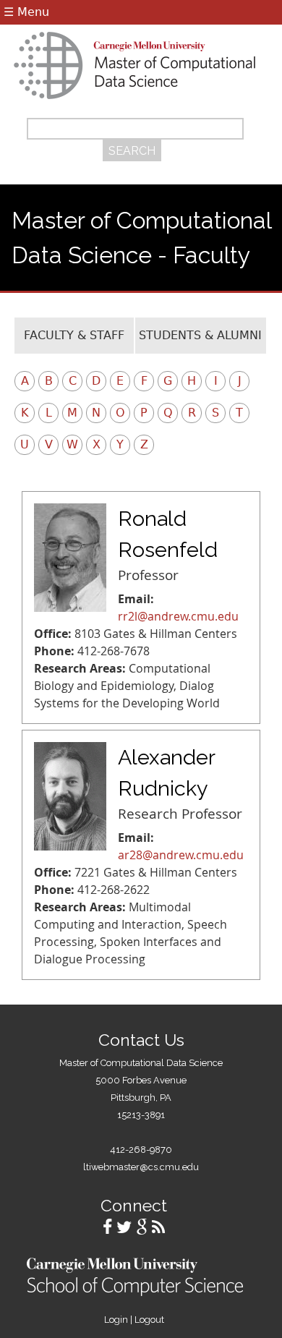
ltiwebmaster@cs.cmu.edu (141, 1167)
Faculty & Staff (74, 335)
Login (116, 1319)
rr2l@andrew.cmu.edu (178, 616)
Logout (149, 1319)
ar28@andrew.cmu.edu (181, 855)
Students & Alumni (200, 335)
